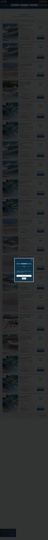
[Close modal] (31, 260)
